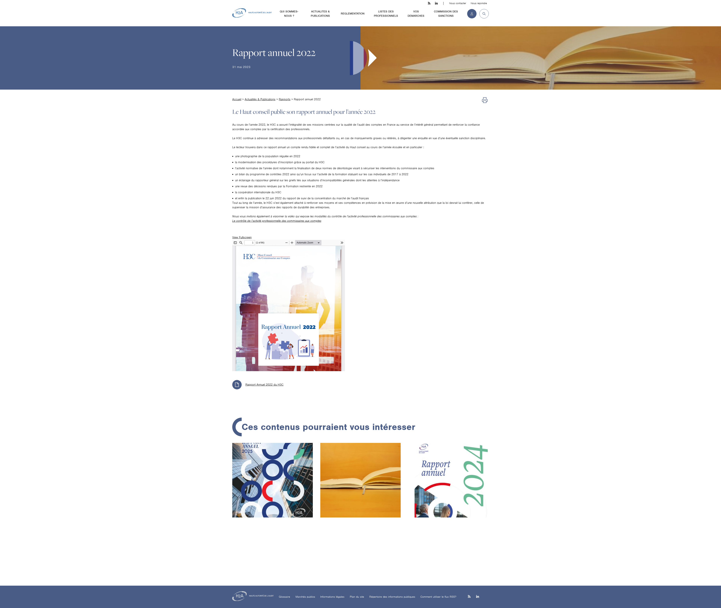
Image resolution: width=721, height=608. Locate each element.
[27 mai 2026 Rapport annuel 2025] (272, 494)
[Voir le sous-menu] (302, 11)
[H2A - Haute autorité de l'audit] (252, 13)
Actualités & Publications (260, 99)
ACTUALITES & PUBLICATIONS (320, 13)
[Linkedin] (477, 597)
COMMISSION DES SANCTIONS (446, 13)
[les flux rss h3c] (429, 3)
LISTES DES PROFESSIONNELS (386, 13)
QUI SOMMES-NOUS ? (289, 13)
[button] (483, 13)
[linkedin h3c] (436, 3)
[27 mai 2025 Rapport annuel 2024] (448, 494)
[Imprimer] (485, 100)
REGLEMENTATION (352, 13)
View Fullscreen (242, 237)
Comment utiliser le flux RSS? (438, 596)
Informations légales (332, 596)
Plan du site (357, 596)
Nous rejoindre (479, 3)
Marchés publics (305, 596)
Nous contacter (457, 3)
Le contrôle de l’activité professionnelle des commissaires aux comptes (276, 221)
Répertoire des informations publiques (392, 596)
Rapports (284, 99)
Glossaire (284, 596)
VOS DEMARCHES (416, 13)
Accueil (236, 99)
